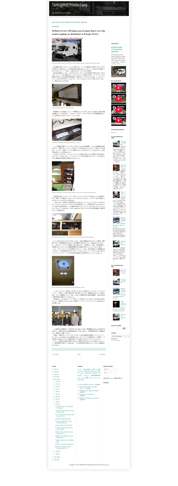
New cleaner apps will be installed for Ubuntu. (64, 407)
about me (85, 17)
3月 (57, 404)
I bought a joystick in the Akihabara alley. (64, 440)
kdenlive (80, 375)
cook (85, 371)
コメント (108, 372)
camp (98, 369)
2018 (55, 377)
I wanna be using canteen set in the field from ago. (64, 411)
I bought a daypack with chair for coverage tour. (64, 428)
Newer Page (55, 354)
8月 (57, 391)
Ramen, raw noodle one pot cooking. (89, 398)
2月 (57, 451)
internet (95, 373)
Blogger (107, 465)
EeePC (98, 371)
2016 (55, 457)
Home (51, 17)
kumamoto (86, 375)
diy (92, 371)
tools (79, 380)
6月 (57, 396)
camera (94, 369)
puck (91, 378)
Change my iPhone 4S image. (63, 418)
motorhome (95, 375)
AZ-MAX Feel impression (123, 243)
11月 (57, 384)
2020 (55, 372)
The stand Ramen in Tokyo (86, 384)
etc (78, 373)
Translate (117, 340)
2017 (55, 379)
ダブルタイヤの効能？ (123, 142)
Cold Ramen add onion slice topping (88, 390)
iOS (99, 373)
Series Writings (65, 17)
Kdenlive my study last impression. (64, 444)
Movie (72, 17)
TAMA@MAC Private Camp (69, 5)
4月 (57, 402)
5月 (57, 399)
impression (87, 373)
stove (94, 378)
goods (81, 373)
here (115, 132)
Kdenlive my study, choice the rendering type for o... (63, 447)
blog (55, 17)
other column (78, 17)
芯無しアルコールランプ (123, 193)
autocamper (86, 369)
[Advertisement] (119, 33)
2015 (55, 459)
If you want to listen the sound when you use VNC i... (64, 415)
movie (79, 378)
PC (87, 377)
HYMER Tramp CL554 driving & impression (116, 49)
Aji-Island (80, 369)
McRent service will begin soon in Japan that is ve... (64, 432)
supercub (98, 378)
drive (95, 371)
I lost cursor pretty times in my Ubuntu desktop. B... (63, 422)
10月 (57, 386)
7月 (57, 394)
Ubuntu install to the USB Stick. (63, 425)
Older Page (102, 354)
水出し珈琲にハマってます (123, 166)
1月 (57, 454)
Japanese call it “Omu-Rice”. (86, 394)
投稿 (107, 369)
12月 (57, 381)
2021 (55, 369)
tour (59, 17)
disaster (89, 371)
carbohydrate (81, 371)
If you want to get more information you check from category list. (69, 22)
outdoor (83, 378)
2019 (55, 374)
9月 (57, 389)
